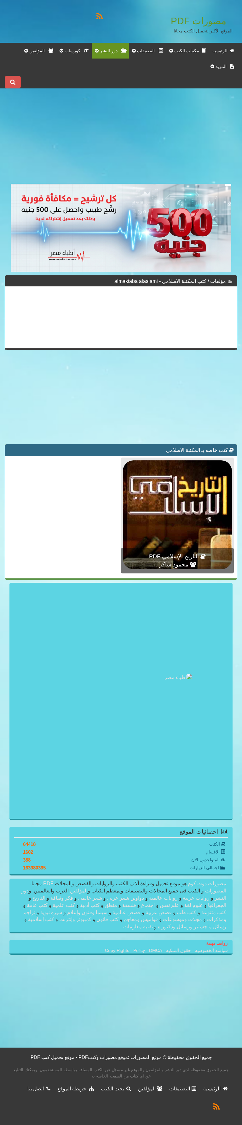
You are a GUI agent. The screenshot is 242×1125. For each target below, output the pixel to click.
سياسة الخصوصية (211, 950)
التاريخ (39, 898)
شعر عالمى (90, 898)
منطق (110, 905)
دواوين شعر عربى (125, 898)
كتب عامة (37, 905)
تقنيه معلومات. (138, 926)
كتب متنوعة (213, 912)
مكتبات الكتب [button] (187, 50)
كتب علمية (63, 905)
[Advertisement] (121, 140)
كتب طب (187, 912)
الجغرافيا (216, 905)
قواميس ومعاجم (140, 919)
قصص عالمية (126, 912)
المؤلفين (78, 890)
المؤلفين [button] (38, 50)
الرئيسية (221, 50)
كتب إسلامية (41, 919)
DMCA (155, 950)
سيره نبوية (51, 912)
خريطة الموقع (73, 1088)
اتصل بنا (36, 1088)
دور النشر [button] (110, 50)
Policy (139, 950)
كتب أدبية (90, 905)
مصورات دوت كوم (206, 883)
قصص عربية (158, 912)
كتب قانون (107, 919)
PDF (48, 883)
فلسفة (129, 905)
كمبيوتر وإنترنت (75, 919)
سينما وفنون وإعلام (87, 912)
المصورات (215, 890)
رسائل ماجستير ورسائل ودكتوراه (191, 926)
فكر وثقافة (61, 898)
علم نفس (169, 905)
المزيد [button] (222, 66)
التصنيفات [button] (147, 50)
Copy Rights (117, 950)
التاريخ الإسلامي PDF (174, 556)
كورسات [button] (73, 50)
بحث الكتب (113, 1088)
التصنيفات (180, 1088)
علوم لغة (193, 905)
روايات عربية (196, 898)
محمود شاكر (174, 564)
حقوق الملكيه (178, 950)
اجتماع (148, 905)
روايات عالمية (163, 898)
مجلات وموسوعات (182, 919)
